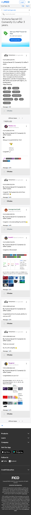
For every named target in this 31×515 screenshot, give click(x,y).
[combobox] (15, 14)
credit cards (16, 91)
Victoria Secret (16, 95)
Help (23, 6)
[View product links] (28, 433)
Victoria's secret (8, 99)
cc (4, 88)
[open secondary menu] (29, 2)
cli (9, 88)
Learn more (24, 493)
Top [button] (2, 425)
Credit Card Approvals (9, 10)
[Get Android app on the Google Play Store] (18, 452)
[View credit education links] (28, 470)
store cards (7, 95)
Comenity (15, 88)
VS (16, 99)
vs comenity (7, 102)
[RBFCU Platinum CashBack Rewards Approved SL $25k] (19, 118)
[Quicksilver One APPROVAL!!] (22, 118)
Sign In (27, 6)
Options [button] (29, 10)
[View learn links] (28, 438)
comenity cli (7, 91)
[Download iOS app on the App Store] (6, 452)
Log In (22, 2)
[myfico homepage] (5, 2)
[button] (26, 55)
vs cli (21, 99)
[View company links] (28, 442)
